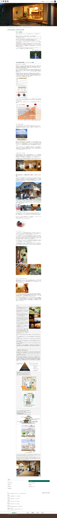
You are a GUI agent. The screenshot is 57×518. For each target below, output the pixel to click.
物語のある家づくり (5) (31, 486)
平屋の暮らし (30, 484)
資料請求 (52, 1)
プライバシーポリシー (14, 510)
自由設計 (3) (9, 484)
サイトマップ (9, 510)
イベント (47, 1)
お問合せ (43, 1)
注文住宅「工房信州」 (27, 512)
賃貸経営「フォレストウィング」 (32, 512)
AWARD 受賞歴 (9, 488)
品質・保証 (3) (9, 486)
